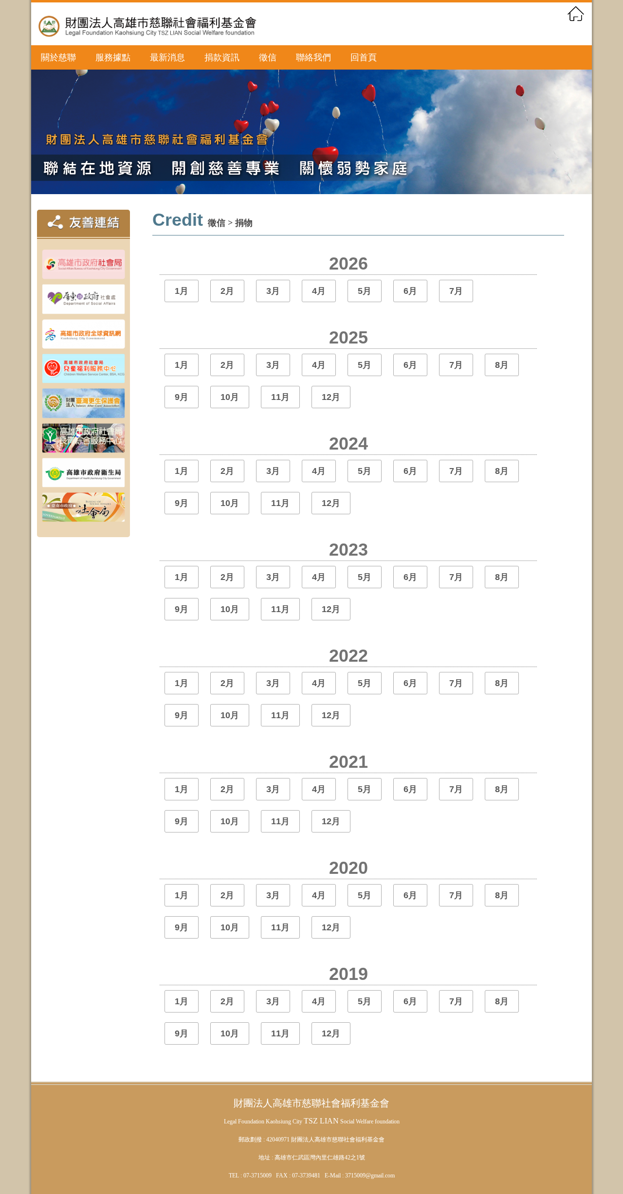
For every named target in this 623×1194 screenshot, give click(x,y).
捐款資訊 (221, 57)
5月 (364, 291)
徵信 (267, 57)
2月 (227, 291)
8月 (502, 365)
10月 (229, 397)
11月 (280, 397)
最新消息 (167, 57)
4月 (319, 291)
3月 (273, 291)
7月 (456, 291)
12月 (331, 397)
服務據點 (112, 57)
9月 (181, 397)
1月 (181, 291)
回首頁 (363, 57)
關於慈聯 (58, 57)
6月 (410, 291)
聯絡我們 (313, 57)
